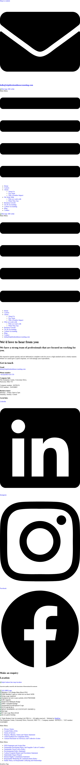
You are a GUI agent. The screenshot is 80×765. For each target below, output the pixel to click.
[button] (40, 136)
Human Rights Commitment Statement (17, 757)
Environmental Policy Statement (14, 751)
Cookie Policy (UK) (11, 731)
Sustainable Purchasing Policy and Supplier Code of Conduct (24, 747)
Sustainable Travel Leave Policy (14, 749)
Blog (5, 208)
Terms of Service (9, 733)
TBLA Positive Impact (15, 195)
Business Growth (10, 203)
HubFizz (57, 718)
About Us (11, 191)
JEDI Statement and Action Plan (14, 745)
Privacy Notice (9, 729)
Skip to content (5, 1)
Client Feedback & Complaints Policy (16, 736)
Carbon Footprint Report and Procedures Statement (21, 753)
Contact (6, 210)
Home (6, 186)
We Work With (9, 197)
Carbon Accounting (10, 206)
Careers (6, 188)
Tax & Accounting (10, 205)
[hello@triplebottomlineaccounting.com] (40, 81)
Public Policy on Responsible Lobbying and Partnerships (23, 760)
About (6, 190)
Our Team (11, 193)
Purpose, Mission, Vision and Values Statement (19, 735)
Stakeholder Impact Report (13, 755)
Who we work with (14, 199)
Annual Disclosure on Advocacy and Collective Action (22, 738)
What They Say (13, 201)
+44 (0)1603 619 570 (7, 374)
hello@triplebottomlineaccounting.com (16, 85)
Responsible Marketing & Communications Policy (20, 758)
